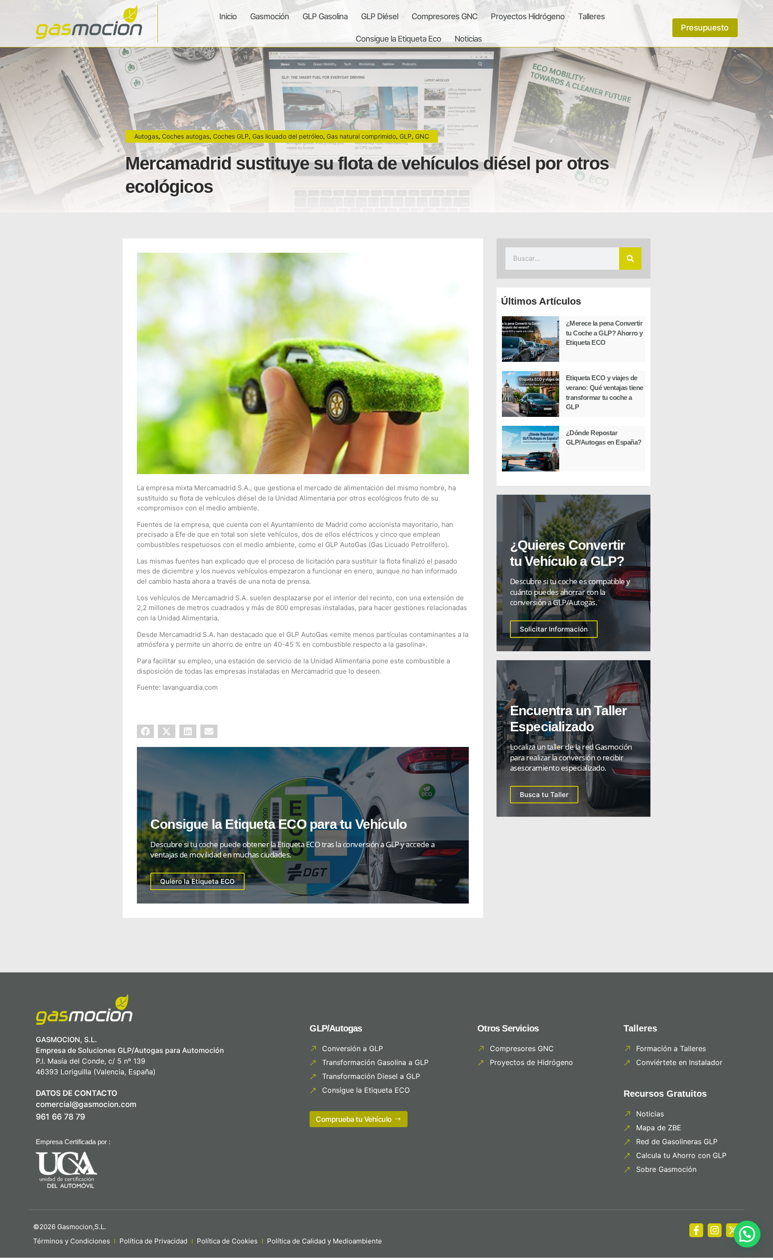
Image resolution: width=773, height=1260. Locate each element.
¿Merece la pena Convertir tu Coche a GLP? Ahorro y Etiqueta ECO (604, 332)
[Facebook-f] (696, 1230)
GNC (422, 136)
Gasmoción (269, 16)
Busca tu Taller (544, 794)
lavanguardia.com (190, 687)
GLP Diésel (379, 16)
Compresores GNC (444, 16)
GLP (405, 136)
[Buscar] (630, 258)
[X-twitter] (733, 1230)
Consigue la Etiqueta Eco (398, 38)
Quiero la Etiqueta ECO (197, 881)
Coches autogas (185, 136)
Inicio (228, 16)
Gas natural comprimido (361, 136)
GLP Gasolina (325, 16)
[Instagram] (715, 1230)
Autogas (146, 136)
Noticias (468, 38)
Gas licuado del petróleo (287, 136)
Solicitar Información (554, 629)
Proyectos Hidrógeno (528, 16)
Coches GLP (231, 136)
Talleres (591, 16)
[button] (145, 731)
